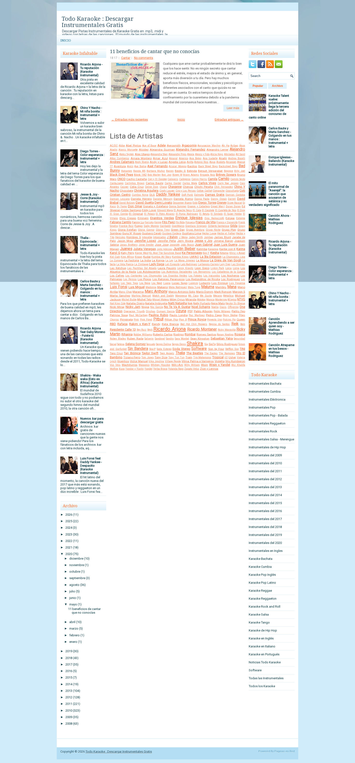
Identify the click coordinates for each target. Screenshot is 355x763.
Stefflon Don (232, 349)
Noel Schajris (201, 307)
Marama (138, 291)
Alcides (144, 149)
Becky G (180, 171)
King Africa (127, 256)
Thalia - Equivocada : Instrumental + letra (90, 243)
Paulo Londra (179, 315)
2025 (68, 521)
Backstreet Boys (228, 166)
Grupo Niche (213, 229)
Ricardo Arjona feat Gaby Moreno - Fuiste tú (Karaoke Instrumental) (92, 335)
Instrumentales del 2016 (265, 511)
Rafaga (122, 324)
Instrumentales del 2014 (265, 495)
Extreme (240, 218)
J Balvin (172, 237)
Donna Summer (177, 206)
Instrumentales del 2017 (265, 519)
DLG (152, 194)
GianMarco (178, 226)
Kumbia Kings (180, 256)
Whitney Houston (160, 365)
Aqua (212, 162)
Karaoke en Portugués (264, 654)
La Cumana (116, 260)
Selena (120, 344)
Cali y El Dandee (157, 179)
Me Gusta (206, 295)
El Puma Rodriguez (187, 213)
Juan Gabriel (204, 244)
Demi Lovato (163, 202)
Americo (183, 158)
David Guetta (145, 202)
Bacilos (192, 166)
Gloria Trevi (163, 229)
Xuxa (122, 368)
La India (145, 260)
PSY (190, 311)
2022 (68, 541)
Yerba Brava (160, 368)
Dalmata (199, 194)
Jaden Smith (196, 237)
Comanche (219, 190)
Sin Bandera (138, 349)
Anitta (190, 162)
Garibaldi (165, 226)
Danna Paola (202, 199)
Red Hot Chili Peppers (193, 324)
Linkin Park (217, 268)
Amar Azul (160, 158)
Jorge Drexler (146, 244)
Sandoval (160, 338)
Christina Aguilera (146, 190)
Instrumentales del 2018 (265, 527)
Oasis (223, 307)
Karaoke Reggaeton (263, 598)
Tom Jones (147, 357)
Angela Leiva (177, 162)
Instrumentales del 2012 (265, 479)
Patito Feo (238, 311)
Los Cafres (117, 275)
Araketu (220, 162)
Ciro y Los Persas (186, 190)
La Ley (169, 260)
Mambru (220, 287)
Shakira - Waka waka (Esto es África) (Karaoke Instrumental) (91, 381)
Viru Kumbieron (235, 361)
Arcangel (231, 162)
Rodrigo (178, 334)
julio (72, 591)
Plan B (183, 319)
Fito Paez (168, 222)
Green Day (178, 229)
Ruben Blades (118, 338)
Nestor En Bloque (235, 303)
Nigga (145, 307)
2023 (68, 534)
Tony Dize (161, 357)
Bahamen (126, 171)
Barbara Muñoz (156, 171)
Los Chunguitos (152, 275)
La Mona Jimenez (184, 260)
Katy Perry (127, 253)
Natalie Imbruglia (156, 303)
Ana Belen (195, 158)
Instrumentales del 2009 (265, 455)
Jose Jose (161, 244)
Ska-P (152, 349)
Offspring (233, 307)
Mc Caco (193, 295)
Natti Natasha (177, 303)
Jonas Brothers (128, 244)
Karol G (115, 253)
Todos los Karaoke (262, 686)
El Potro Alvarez (165, 213)
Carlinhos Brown (135, 183)
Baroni (170, 171)
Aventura (120, 166)
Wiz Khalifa (238, 365)
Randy (156, 324)
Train (188, 357)
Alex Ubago (142, 154)
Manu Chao (125, 291)
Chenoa (188, 186)
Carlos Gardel (173, 183)
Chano (163, 186)
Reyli (150, 329)
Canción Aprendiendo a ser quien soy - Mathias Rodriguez (281, 326)
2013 (68, 691)
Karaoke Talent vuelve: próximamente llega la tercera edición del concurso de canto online (269, 106)
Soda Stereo (181, 349)
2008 (68, 723)
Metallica (228, 295)
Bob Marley (154, 174)
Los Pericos (129, 279)
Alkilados (229, 154)
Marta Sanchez (120, 295)
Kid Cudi (115, 256)
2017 (68, 664)
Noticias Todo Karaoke (265, 662)
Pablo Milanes (222, 311)
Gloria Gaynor (146, 229)
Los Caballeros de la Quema (228, 271)
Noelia (215, 307)
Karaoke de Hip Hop (263, 630)
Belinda (192, 171)
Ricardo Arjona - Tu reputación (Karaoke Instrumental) (91, 69)
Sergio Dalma (163, 344)
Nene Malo (218, 303)
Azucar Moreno (177, 166)
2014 (68, 684)
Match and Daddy (163, 295)
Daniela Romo (183, 199)
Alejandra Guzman (162, 149)
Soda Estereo (164, 349)
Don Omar (135, 206)
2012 (68, 697)
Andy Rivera (142, 162)
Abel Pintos (133, 145)
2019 (68, 651)
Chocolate (126, 190)
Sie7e (212, 344)
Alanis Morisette (128, 149)
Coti (242, 190)
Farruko (149, 222)
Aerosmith (174, 145)
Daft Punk (187, 194)
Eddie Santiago (131, 210)
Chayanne (175, 186)
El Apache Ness (183, 210)
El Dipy (241, 210)
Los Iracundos (211, 275)
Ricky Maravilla (227, 329)
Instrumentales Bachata (265, 383)
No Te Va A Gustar (177, 307)
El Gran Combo (119, 213)
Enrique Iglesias (189, 218)
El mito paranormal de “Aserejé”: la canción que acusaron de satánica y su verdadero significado (269, 194)
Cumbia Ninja (140, 194)
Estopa (230, 218)
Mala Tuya (194, 287)
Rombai (190, 334)
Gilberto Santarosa (218, 226)
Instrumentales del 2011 (265, 471)
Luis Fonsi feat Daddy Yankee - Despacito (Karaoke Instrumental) (91, 466)
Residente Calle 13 (123, 329)
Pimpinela (126, 319)
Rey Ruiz (142, 329)
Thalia (180, 353)
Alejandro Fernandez (190, 149)
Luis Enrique (219, 283)
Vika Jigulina (156, 361)
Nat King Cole (118, 303)
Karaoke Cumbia (260, 567)
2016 (68, 671)
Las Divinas (238, 264)
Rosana (239, 334)
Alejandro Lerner (217, 149)
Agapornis (189, 145)
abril (72, 622)
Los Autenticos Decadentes (176, 271)
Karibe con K (227, 249)
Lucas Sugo (179, 283)
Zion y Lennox (209, 368)
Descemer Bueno (182, 202)
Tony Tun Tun (176, 357)
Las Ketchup (118, 268)
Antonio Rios (201, 162)
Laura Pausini (167, 268)
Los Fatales (195, 275)
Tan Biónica (132, 353)
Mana (231, 287)
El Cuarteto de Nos (225, 210)
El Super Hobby (233, 213)
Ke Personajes (192, 253)
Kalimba (202, 249)
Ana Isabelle (210, 158)
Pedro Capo (214, 315)
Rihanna (127, 334)
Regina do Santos (219, 324)
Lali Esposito (172, 264)
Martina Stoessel (141, 295)
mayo (73, 604)
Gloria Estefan (127, 229)
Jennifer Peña (166, 241)
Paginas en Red (284, 751)
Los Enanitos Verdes (175, 275)
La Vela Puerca (125, 264)
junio (72, 598)
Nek (190, 303)
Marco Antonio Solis (182, 291)
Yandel (148, 368)
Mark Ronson (223, 291)
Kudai (147, 256)
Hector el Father (226, 233)
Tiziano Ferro (132, 357)
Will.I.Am (177, 365)
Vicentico (123, 361)
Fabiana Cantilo (120, 222)
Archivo (277, 86)
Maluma (207, 287)
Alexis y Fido (202, 154)
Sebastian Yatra (222, 338)
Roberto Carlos (162, 334)
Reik (235, 324)
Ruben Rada (135, 338)
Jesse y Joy (203, 241)
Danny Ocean (219, 199)
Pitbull (158, 319)
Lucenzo (193, 283)
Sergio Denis (179, 344)
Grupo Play (229, 229)
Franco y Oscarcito (227, 222)
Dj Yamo (122, 206)
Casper (124, 186)
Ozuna (181, 311)
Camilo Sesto (237, 179)
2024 (68, 527)
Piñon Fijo (171, 319)
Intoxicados (159, 237)
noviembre (76, 565)
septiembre (77, 578)
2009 (68, 717)
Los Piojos (144, 279)
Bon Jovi (166, 174)
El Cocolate (208, 210)
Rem (242, 324)
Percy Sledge (230, 315)
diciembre (76, 558)
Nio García (156, 307)
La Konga (158, 260)
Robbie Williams (143, 334)
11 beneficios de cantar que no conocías (84, 610)
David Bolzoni (127, 202)
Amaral (173, 158)
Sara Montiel (182, 338)
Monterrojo (221, 299)
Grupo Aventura (195, 229)
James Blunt (222, 237)
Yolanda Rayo (176, 368)
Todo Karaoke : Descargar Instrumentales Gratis (98, 21)
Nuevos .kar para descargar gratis (92, 420)
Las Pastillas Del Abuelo (142, 268)
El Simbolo (217, 213)
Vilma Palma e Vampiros (198, 361)
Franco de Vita (206, 222)
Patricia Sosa (119, 315)
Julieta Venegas (144, 249)
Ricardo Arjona (169, 329)
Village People (173, 361)
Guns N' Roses (131, 233)
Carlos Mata (190, 183)
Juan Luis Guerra (225, 244)
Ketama (224, 253)
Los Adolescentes (148, 271)
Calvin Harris (199, 179)
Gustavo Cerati (151, 233)
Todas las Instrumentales (266, 678)
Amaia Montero (141, 158)
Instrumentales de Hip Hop (267, 447)
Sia (206, 344)
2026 (68, 514)
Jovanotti (175, 244)
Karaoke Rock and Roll (264, 606)
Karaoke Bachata (260, 559)
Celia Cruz (137, 186)
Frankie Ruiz (126, 226)
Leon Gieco (202, 268)
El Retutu (204, 213)
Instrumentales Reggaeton (267, 423)
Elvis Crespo (128, 218)
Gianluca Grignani (196, 226)
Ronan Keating (225, 334)
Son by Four (216, 349)
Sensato (150, 344)
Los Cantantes (133, 275)
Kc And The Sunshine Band (165, 253)
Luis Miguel (136, 287)
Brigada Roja (207, 174)
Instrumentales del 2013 (265, 487)
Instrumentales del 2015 (265, 503)
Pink (136, 319)
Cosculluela (232, 190)
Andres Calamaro (122, 162)
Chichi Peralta (203, 186)
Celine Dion (151, 186)
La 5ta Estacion (210, 256)
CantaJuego (116, 183)
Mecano (217, 295)
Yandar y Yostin (134, 368)
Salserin (149, 338)
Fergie (157, 222)
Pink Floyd (146, 319)
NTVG (241, 299)
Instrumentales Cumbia (265, 391)
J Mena (183, 237)
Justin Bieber (184, 249)
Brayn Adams (191, 174)
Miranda (190, 299)
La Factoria (131, 260)
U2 (226, 357)
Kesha (214, 253)
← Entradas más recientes (129, 119)
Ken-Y (206, 253)
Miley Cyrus (177, 299)
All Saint (240, 154)
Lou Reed (156, 283)
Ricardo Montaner (202, 329)
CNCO (121, 179)
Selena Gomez (135, 344)
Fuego (138, 226)
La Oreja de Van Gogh (225, 260)
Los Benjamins (202, 271)
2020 (68, 554)
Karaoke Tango (259, 622)
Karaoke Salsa (259, 614)
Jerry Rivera (185, 241)
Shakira (195, 343)
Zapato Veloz (191, 368)
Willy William (192, 365)
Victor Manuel (139, 361)
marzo (73, 628)
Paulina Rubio (158, 315)
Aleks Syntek (126, 154)
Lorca (228, 268)
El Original (136, 213)
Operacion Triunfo (134, 311)
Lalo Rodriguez (188, 264)
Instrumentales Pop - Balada (268, 415)
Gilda (233, 226)
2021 (68, 547)
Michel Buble (129, 299)
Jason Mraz (125, 241)
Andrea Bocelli (236, 158)
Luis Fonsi (118, 287)
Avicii (130, 166)
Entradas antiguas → (229, 119)
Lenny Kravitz (185, 268)
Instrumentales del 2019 (265, 535)
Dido (195, 202)
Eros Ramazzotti (214, 218)
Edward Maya (165, 210)
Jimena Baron (223, 241)
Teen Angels (167, 353)
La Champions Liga (233, 256)
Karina (240, 249)
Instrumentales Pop (262, 407)
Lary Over (225, 264)
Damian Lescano (120, 199)
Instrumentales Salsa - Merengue (271, 439)
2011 (68, 704)
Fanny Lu (138, 222)
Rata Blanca (170, 324)
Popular (258, 86)
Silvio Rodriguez (226, 344)
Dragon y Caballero (198, 206)
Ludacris (204, 283)
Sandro (170, 338)
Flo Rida (180, 222)
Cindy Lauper (167, 190)
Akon (242, 145)
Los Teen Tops (129, 283)
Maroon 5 (239, 291)
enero (73, 642)
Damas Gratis (214, 194)
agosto (74, 585)
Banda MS (139, 171)
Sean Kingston (200, 338)
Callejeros (185, 179)
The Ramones (227, 353)
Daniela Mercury (162, 199)
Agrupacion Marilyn (209, 145)
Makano (162, 287)
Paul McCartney (138, 315)
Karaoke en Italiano (262, 646)
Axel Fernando (157, 166)
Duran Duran (233, 206)
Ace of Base (149, 145)
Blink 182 (140, 174)
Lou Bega (144, 283)
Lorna (236, 268)
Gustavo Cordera (171, 233)
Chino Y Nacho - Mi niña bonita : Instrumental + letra (91, 113)
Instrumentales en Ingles (266, 551)
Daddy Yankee (168, 194)
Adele (161, 145)
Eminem (143, 218)
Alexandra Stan (159, 154)
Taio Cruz (116, 353)
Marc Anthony (156, 291)
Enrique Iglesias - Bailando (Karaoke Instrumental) (281, 160)
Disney (222, 202)
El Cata (197, 210)
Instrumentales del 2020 (265, 543)
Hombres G (133, 237)
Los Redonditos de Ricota (203, 279)
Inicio (65, 40)
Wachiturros (129, 365)
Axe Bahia (140, 166)
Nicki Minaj (117, 307)
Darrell (232, 199)
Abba (122, 145)
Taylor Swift (150, 353)
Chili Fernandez (223, 186)
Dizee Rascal (234, 202)
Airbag (234, 145)
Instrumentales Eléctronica (267, 399)
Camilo (223, 179)
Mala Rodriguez (178, 287)
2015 (68, 677)
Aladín (113, 149)
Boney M (177, 174)
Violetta (220, 361)
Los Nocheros (230, 275)
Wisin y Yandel (219, 365)
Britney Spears (226, 174)
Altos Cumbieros (119, 158)
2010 (68, 710)
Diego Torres (207, 202)
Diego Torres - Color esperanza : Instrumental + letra (92, 156)
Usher (232, 357)
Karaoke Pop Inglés (262, 574)
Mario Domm (204, 291)
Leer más (233, 108)
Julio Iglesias (164, 249)
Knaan (138, 256)
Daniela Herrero (141, 199)
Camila (212, 179)
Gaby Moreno (151, 226)
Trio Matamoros (202, 357)
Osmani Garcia (165, 311)
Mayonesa (181, 295)
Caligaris (173, 179)
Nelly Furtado (201, 303)
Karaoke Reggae (260, 590)
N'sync (232, 299)
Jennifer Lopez (145, 241)
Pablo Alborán (203, 311)
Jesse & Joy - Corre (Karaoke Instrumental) (90, 198)
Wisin (204, 365)
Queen (241, 319)
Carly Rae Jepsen (228, 183)
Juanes (126, 249)
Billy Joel (239, 171)
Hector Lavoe (209, 233)
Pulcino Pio (229, 319)
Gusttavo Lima (191, 233)
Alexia (190, 154)
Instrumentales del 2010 (265, 463)
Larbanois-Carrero (208, 264)
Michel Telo (144, 299)
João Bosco (187, 244)
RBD (113, 324)
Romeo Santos (206, 334)
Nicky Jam (133, 307)
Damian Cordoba (235, 194)
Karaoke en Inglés (261, 638)
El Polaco (149, 213)
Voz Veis (115, 365)
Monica (210, 299)
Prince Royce (197, 319)
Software (199, 349)
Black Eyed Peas (121, 174)
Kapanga (213, 249)
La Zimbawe (141, 264)
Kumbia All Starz (161, 256)
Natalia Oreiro (135, 303)
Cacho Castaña (136, 179)
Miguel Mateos (160, 299)
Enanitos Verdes (162, 218)
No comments (143, 58)
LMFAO (194, 256)
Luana (166, 283)
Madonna (151, 287)
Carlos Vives (207, 183)
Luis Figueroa (237, 283)
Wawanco (144, 365)
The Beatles (194, 353)
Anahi (223, 158)
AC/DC (114, 145)
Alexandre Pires (177, 154)
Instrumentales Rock (263, 431)
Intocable (147, 237)
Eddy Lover (149, 210)
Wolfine (114, 368)
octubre (74, 571)
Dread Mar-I (218, 206)
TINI (242, 349)
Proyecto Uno (214, 319)
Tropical (218, 357)
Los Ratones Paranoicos (168, 279)
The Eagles (211, 353)
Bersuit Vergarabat (210, 171)
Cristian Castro (120, 194)
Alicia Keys (216, 154)
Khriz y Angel (237, 253)
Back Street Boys (208, 166)
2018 (68, 658)
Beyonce (228, 171)
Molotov (201, 299)
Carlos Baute (154, 183)
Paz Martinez (197, 315)
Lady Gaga (156, 264)
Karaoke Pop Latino (262, 582)
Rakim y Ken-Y (139, 324)
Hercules (120, 237)
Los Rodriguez (230, 279)
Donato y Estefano (155, 206)
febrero (74, 635)
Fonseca (190, 222)
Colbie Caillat (204, 190)
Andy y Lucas (159, 162)
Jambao (208, 237)
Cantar (125, 58)
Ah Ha (225, 145)
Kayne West (142, 253)
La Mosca (202, 260)
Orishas (150, 311)
